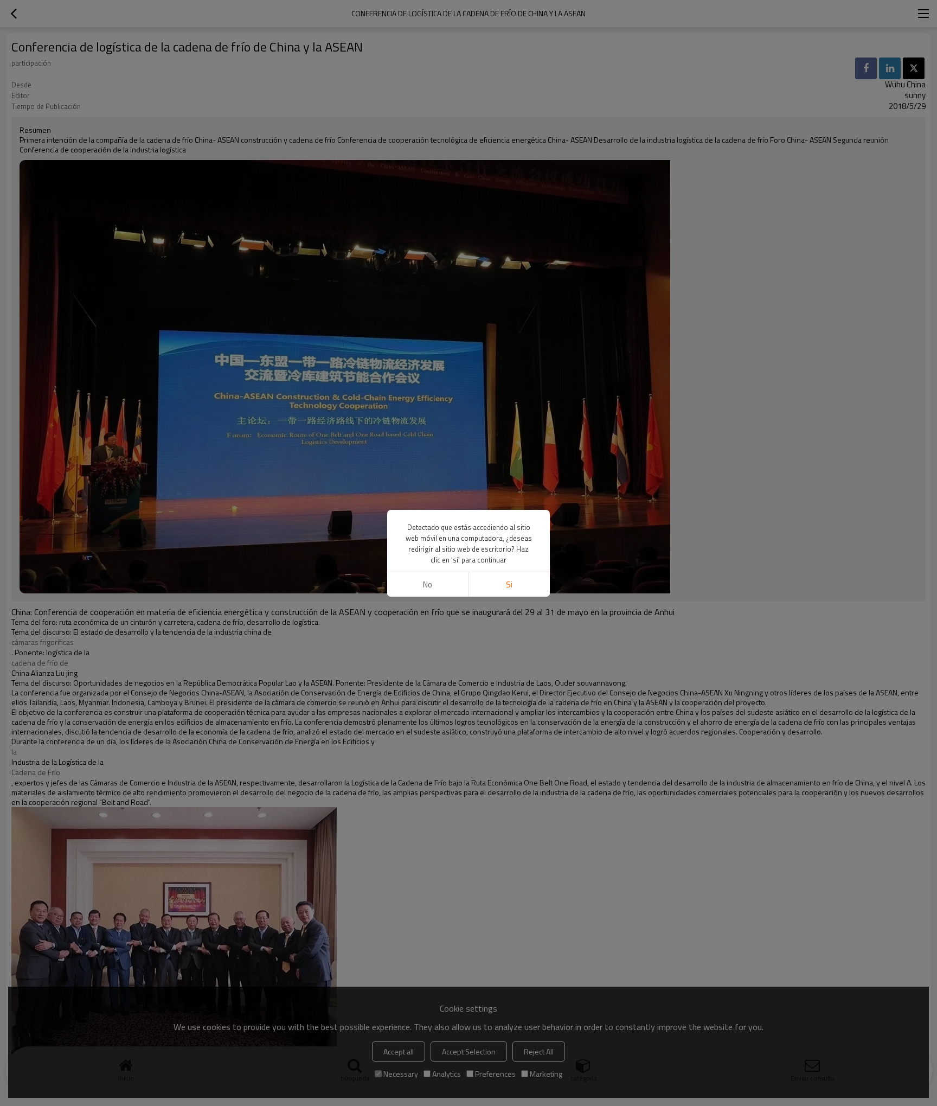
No (427, 584)
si (509, 584)
